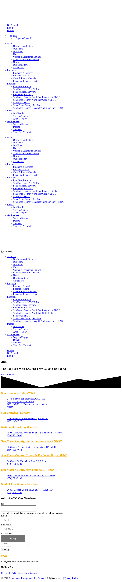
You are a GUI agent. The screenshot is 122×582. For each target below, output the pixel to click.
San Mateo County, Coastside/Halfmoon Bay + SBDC (38, 108)
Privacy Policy (71, 578)
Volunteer (17, 129)
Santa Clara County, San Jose (27, 105)
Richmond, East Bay (23, 94)
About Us (11, 43)
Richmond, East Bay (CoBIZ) (19, 427)
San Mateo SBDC (21, 102)
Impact (10, 110)
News (16, 62)
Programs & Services (23, 73)
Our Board (18, 51)
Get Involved (13, 121)
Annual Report (20, 118)
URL (3, 504)
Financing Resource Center (26, 81)
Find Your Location (22, 86)
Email (4, 515)
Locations (11, 83)
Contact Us (18, 67)
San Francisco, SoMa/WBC (18, 393)
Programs (11, 70)
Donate (16, 126)
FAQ (4, 555)
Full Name (6, 524)
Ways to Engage (20, 124)
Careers (16, 54)
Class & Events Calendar (25, 78)
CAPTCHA (7, 533)
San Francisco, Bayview (24, 91)
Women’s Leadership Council (27, 56)
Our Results (18, 113)
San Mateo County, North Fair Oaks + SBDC (34, 100)
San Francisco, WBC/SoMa (26, 89)
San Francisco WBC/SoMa (26, 59)
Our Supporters (20, 65)
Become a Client (21, 75)
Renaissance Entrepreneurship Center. (26, 578)
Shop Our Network (22, 132)
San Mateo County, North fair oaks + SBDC (28, 469)
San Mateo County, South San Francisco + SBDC (36, 97)
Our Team (18, 48)
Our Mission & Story (23, 46)
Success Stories (20, 116)
